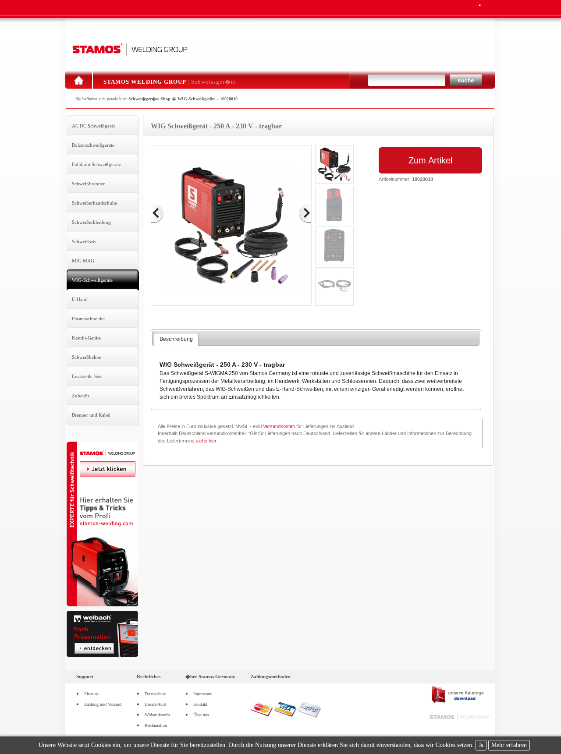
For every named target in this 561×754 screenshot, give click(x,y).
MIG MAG (83, 260)
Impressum (203, 693)
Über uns (201, 714)
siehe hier (206, 440)
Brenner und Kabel (91, 415)
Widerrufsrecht (157, 714)
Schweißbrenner (88, 183)
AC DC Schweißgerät (93, 125)
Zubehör (80, 395)
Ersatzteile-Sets (87, 376)
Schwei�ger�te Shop (149, 98)
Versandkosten (279, 426)
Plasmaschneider (88, 318)
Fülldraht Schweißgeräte (96, 164)
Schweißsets (84, 241)
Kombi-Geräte (86, 337)
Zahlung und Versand (102, 704)
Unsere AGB (156, 704)
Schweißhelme (86, 357)
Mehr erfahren (509, 745)
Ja (481, 745)
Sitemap (91, 693)
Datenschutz (155, 693)
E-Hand (80, 299)
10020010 (229, 98)
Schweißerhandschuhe (94, 202)
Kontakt (200, 704)
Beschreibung (176, 339)
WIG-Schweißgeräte (196, 98)
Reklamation (156, 725)
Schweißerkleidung (91, 222)
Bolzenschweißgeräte (93, 145)
